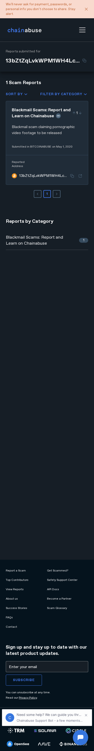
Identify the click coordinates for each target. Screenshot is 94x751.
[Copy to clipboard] (84, 60)
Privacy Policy (28, 697)
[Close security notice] (86, 9)
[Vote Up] (74, 113)
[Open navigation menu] (82, 30)
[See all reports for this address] (80, 176)
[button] (82, 30)
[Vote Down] (80, 113)
